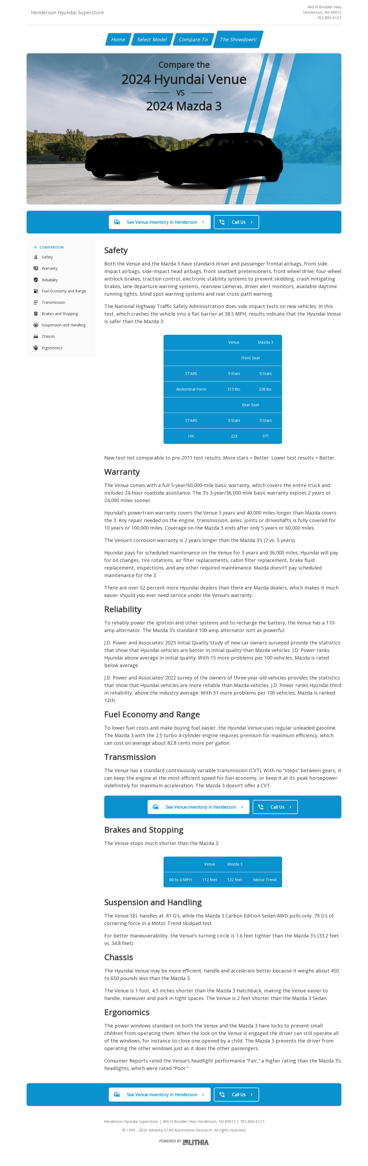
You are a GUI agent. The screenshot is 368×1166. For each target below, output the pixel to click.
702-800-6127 (329, 17)
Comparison (52, 247)
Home (118, 39)
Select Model (152, 39)
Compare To (193, 39)
